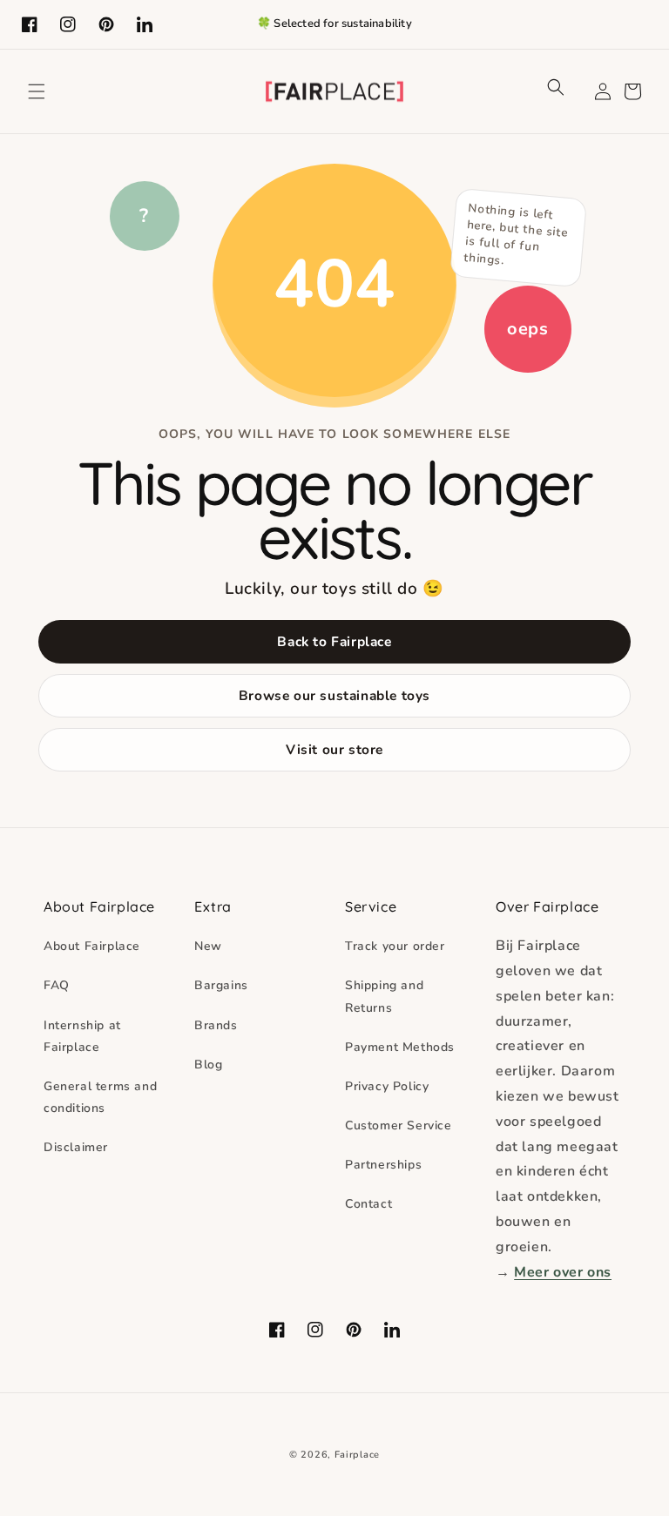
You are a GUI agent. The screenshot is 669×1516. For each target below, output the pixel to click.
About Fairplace (92, 946)
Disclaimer (76, 1147)
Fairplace (357, 1454)
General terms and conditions (100, 1097)
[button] (36, 91)
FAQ (57, 985)
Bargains (221, 985)
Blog (208, 1064)
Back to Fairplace (334, 641)
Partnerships (383, 1164)
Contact (368, 1204)
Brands (216, 1025)
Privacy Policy (387, 1086)
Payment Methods (400, 1047)
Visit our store (334, 749)
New (208, 946)
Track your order (395, 946)
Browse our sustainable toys (334, 695)
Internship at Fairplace (82, 1036)
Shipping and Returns (384, 996)
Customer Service (398, 1125)
